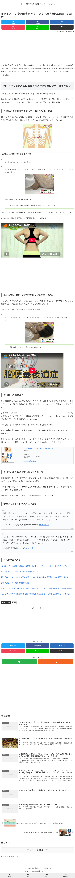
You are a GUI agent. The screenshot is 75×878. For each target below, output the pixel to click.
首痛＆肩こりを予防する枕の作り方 (15, 583)
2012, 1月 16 (30, 548)
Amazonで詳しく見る (30, 461)
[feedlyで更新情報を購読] (19, 661)
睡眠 (15, 602)
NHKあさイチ (6, 602)
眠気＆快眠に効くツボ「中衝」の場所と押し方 (19, 572)
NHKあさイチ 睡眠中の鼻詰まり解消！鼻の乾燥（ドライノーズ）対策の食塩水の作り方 (35, 566)
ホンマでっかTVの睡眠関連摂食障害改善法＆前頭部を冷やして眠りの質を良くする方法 (35, 594)
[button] (69, 413)
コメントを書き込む (37, 850)
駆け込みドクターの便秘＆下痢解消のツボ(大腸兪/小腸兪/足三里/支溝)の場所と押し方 (35, 577)
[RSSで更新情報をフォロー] (55, 661)
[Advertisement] (37, 47)
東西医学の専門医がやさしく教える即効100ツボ (38, 448)
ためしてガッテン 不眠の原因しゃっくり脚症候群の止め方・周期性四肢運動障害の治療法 (36, 588)
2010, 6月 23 (44, 525)
